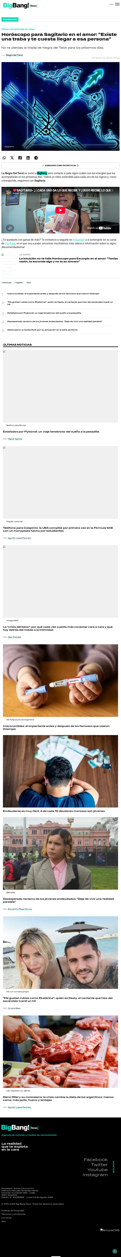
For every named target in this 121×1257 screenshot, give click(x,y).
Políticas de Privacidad (12, 1211)
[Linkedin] (28, 157)
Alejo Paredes (14, 637)
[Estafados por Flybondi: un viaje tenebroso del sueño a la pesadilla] (60, 386)
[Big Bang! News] (20, 6)
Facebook (96, 1159)
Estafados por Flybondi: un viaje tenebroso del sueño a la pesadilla (44, 313)
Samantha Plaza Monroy (20, 909)
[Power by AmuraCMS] (110, 1230)
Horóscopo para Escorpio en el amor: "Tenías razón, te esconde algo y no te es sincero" (68, 260)
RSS (3, 1221)
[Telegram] (36, 157)
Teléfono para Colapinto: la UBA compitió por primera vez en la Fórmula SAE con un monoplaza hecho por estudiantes (58, 529)
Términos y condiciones (13, 1214)
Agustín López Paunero (19, 538)
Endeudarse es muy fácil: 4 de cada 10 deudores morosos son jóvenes (54, 811)
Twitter (99, 1164)
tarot (29, 282)
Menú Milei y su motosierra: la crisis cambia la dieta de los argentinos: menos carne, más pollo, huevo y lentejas (58, 1098)
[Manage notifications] (114, 1251)
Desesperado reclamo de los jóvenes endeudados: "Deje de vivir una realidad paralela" (54, 321)
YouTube (10, 243)
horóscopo (7, 282)
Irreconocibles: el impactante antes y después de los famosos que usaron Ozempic (53, 293)
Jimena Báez (14, 1008)
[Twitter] (12, 157)
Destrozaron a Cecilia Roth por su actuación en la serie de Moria (42, 330)
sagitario (19, 282)
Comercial (6, 1218)
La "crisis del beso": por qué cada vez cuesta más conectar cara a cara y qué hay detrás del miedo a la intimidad (58, 628)
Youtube (97, 1169)
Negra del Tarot (14, 55)
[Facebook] (20, 157)
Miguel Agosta (15, 439)
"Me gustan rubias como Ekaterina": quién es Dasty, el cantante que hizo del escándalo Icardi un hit (60, 303)
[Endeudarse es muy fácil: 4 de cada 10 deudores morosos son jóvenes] (60, 771)
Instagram (79, 239)
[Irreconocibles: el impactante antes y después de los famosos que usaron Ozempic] (60, 680)
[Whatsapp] (4, 157)
